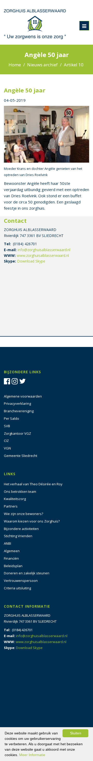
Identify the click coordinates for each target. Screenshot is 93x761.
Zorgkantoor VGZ (17, 433)
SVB (7, 426)
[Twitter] (23, 380)
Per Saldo (11, 418)
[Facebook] (8, 380)
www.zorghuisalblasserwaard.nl (43, 255)
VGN (7, 448)
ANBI (7, 543)
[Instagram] (15, 380)
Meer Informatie (32, 755)
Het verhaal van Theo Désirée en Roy (33, 484)
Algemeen (12, 551)
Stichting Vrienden (18, 536)
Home (15, 65)
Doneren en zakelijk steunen (26, 573)
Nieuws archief (42, 65)
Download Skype (31, 261)
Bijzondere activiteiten (21, 528)
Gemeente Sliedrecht (20, 455)
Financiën (11, 558)
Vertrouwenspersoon (21, 580)
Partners (11, 506)
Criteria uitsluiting (17, 588)
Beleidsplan (13, 566)
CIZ (6, 440)
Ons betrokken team (20, 491)
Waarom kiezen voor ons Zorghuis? (32, 521)
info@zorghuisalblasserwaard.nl (44, 249)
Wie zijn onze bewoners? (23, 513)
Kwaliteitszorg (15, 498)
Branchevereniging (19, 411)
